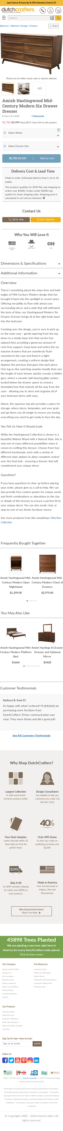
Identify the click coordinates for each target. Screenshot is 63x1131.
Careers (5, 997)
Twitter (11, 1060)
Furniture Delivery (9, 994)
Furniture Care (39, 987)
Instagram (30, 1060)
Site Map (5, 1029)
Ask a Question (46, 220)
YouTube (17, 1060)
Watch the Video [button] (31, 911)
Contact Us (6, 973)
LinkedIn (36, 1060)
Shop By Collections (10, 1019)
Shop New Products (10, 1022)
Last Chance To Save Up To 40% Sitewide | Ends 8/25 (31, 3)
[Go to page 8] (39, 666)
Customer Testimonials (43, 983)
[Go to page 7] (36, 666)
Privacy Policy (7, 990)
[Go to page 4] (33, 600)
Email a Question (30, 1078)
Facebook (5, 1060)
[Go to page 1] (27, 601)
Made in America (9, 983)
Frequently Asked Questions (45, 980)
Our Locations (8, 976)
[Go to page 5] (35, 600)
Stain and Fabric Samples (12, 1026)
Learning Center (40, 969)
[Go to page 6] (34, 666)
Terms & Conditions (10, 987)
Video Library (39, 976)
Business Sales (8, 980)
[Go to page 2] (29, 600)
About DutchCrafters (10, 969)
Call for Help (17, 220)
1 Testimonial (37, 116)
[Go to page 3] (31, 600)
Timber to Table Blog (42, 973)
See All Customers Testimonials (31, 735)
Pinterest (24, 1060)
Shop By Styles (8, 1012)
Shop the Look (8, 1015)
